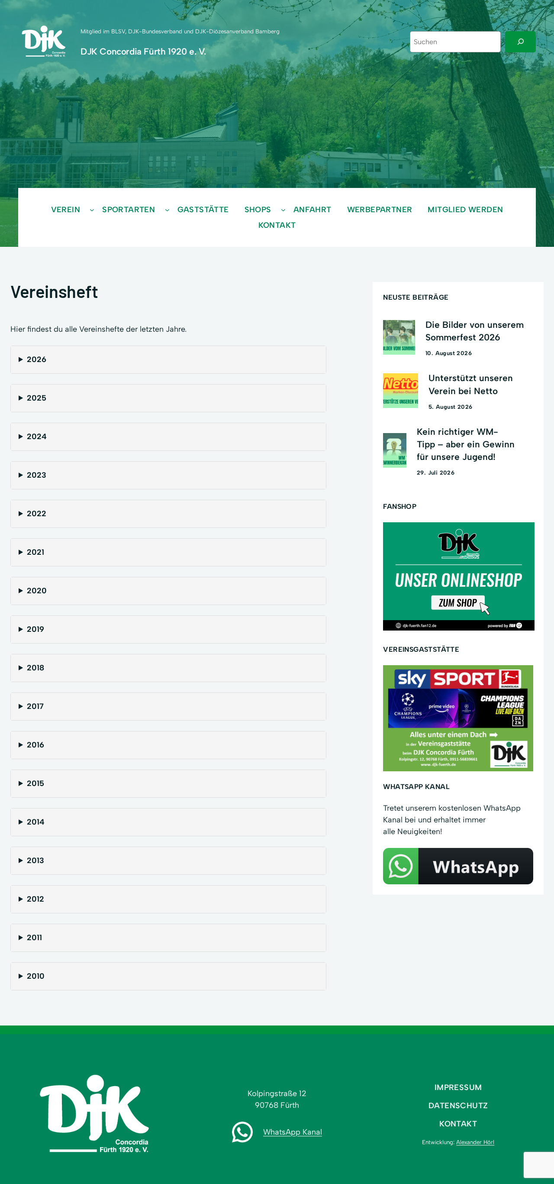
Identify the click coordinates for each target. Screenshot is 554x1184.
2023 (36, 475)
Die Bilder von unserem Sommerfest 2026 (474, 331)
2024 (37, 436)
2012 (35, 899)
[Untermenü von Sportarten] (167, 209)
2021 (35, 552)
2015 (35, 783)
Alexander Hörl (475, 1142)
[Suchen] (520, 41)
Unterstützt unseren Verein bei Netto (470, 384)
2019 (35, 629)
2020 (37, 590)
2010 (36, 976)
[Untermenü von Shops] (283, 209)
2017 (35, 706)
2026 (36, 359)
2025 (36, 398)
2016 (35, 745)
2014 (36, 822)
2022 (36, 513)
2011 (34, 937)
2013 (35, 860)
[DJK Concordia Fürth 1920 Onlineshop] (459, 628)
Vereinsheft (54, 291)
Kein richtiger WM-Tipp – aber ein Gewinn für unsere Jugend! (466, 444)
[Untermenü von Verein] (92, 209)
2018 (35, 668)
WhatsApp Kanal (292, 1132)
